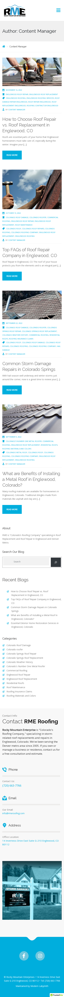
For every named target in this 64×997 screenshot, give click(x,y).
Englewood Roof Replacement (43, 94)
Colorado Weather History (15, 335)
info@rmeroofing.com (13, 813)
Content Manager (16, 109)
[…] (25, 144)
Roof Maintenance (23, 225)
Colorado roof (13, 228)
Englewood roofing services (40, 98)
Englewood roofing (16, 98)
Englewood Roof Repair (17, 94)
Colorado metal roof (16, 452)
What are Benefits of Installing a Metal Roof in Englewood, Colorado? (31, 479)
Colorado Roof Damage (17, 217)
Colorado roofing (19, 346)
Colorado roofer (37, 217)
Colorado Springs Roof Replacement (39, 331)
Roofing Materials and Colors (16, 448)
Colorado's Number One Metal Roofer (24, 441)
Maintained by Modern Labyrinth (32, 986)
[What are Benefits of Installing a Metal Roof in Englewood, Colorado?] (32, 418)
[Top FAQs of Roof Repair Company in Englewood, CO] (32, 189)
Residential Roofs (49, 445)
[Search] (56, 562)
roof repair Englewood (39, 102)
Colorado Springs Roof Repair (21, 653)
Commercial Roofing (39, 335)
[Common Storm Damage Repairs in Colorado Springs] (32, 304)
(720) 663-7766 (11, 785)
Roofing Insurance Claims (21, 339)
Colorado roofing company (24, 232)
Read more (12, 155)
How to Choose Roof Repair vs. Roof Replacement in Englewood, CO (29, 125)
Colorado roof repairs (33, 228)
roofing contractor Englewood (42, 105)
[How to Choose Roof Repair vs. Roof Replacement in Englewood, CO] (32, 71)
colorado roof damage (33, 342)
